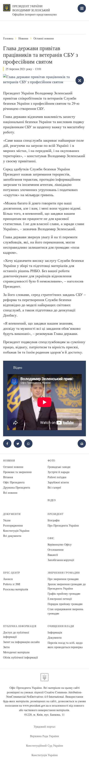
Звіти (6, 647)
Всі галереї (54, 487)
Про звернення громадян (63, 579)
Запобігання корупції (61, 560)
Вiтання (8, 477)
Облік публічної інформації (20, 657)
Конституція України (16, 531)
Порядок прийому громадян (65, 604)
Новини (23, 38)
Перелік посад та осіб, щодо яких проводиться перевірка (65, 645)
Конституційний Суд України (44, 745)
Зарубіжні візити (58, 482)
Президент (55, 514)
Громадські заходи (59, 467)
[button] (18, 443)
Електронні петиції (60, 599)
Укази (7, 520)
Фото (51, 460)
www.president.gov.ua (36, 705)
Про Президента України (63, 525)
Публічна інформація (19, 626)
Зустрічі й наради (59, 472)
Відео (52, 500)
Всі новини (10, 493)
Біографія (53, 520)
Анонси (8, 579)
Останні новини (44, 38)
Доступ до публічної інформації (16, 634)
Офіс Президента (13, 482)
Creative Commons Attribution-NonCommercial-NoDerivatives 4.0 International (44, 694)
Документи (11, 514)
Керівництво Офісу (60, 544)
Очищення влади (61, 626)
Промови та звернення (17, 472)
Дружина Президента (16, 487)
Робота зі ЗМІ (11, 584)
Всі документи (12, 536)
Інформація (55, 632)
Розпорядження (13, 525)
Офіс (51, 538)
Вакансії (53, 555)
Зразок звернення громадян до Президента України (67, 586)
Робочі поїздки (57, 477)
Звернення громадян (64, 572)
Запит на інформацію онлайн (21, 642)
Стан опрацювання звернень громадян (65, 611)
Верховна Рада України (44, 736)
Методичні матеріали (16, 652)
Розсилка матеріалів (15, 589)
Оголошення (55, 550)
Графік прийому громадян (64, 593)
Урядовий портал (44, 726)
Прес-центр (11, 572)
